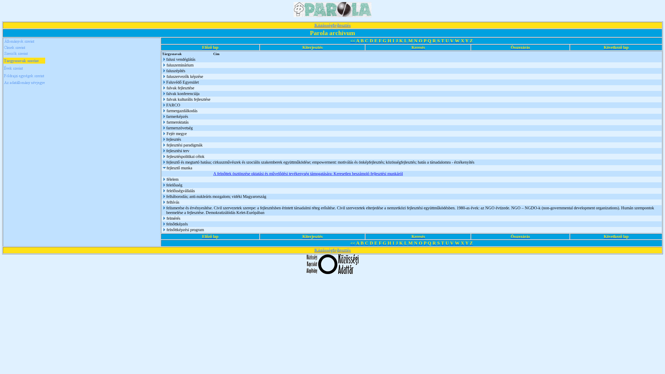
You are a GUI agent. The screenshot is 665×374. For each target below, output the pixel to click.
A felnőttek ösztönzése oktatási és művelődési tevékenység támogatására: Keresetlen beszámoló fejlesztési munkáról (308, 173)
